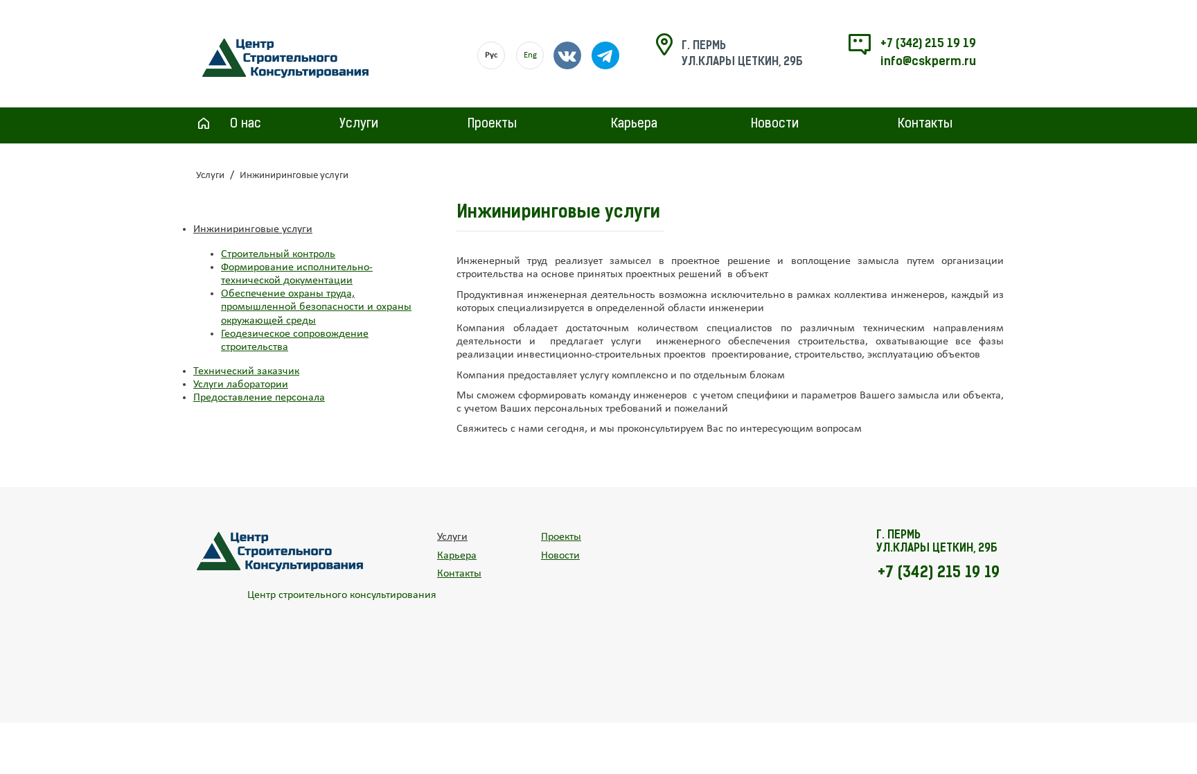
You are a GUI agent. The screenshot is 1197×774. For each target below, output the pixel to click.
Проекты (492, 124)
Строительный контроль (278, 254)
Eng (530, 55)
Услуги (358, 124)
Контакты (925, 124)
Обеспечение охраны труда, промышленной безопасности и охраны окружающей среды (316, 307)
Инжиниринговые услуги (252, 229)
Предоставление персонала (259, 397)
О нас (245, 124)
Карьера (634, 124)
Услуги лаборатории (240, 384)
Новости (775, 124)
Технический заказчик (246, 371)
